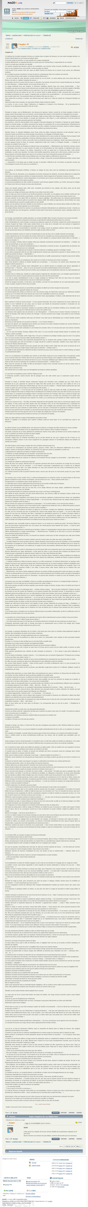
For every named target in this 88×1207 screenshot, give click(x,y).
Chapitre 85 (69, 1173)
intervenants (61, 1186)
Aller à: (61, 1146)
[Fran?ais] (18, 3)
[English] (21, 3)
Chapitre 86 (69, 1168)
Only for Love (76, 31)
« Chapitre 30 (9, 38)
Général (46, 47)
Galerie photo (36, 1165)
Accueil (34, 1162)
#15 (27, 1123)
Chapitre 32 (69, 1165)
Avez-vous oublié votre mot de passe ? (22, 14)
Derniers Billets (30, 1193)
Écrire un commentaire (41, 48)
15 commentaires (24, 48)
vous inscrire (32, 12)
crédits (50, 1201)
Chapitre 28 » (79, 38)
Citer (79, 1122)
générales (66, 1185)
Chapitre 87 (69, 1163)
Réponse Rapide (15, 1151)
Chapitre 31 (69, 1171)
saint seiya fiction (44, 1104)
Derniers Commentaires (33, 1196)
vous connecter (21, 12)
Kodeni (38, 35)
